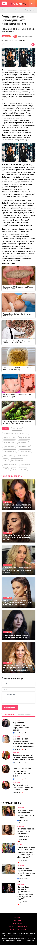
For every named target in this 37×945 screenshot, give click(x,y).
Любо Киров (8, 455)
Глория (13, 469)
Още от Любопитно (13, 476)
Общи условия (17, 923)
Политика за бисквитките (17, 929)
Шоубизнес (20, 884)
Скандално (16, 752)
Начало (5, 10)
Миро (5, 460)
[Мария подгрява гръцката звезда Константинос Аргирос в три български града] (18, 592)
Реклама (17, 917)
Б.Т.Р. (5, 469)
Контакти (17, 920)
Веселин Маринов (22, 455)
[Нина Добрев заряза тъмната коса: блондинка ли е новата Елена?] (18, 560)
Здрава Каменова (10, 451)
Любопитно (17, 10)
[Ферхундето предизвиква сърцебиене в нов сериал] (18, 625)
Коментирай (9, 707)
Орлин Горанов (26, 464)
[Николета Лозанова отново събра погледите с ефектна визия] (18, 527)
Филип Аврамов (9, 442)
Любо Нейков (22, 442)
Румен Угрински (9, 447)
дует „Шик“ (23, 469)
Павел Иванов (17, 429)
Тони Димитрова (17, 460)
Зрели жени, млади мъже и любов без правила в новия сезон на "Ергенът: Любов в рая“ (26, 852)
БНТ (26, 433)
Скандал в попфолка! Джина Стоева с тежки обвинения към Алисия (23, 757)
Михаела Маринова (10, 464)
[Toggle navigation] (4, 3)
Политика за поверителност (17, 926)
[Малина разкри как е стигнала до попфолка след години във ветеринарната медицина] (18, 657)
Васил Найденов (25, 451)
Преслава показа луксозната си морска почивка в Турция (23, 787)
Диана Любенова (10, 438)
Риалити (20, 844)
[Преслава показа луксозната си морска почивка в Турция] (18, 494)
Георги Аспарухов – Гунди (12, 433)
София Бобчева (24, 438)
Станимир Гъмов (24, 447)
